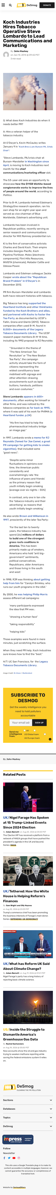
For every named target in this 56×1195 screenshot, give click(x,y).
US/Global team (31, 734)
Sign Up (39, 723)
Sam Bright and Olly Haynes (19, 905)
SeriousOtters (19, 1187)
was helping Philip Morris (33, 594)
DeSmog (32, 5)
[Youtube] (14, 1158)
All (27, 731)
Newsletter (9, 1153)
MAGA (13, 845)
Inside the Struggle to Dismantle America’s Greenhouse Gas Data (24, 1034)
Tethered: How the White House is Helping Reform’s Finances (26, 896)
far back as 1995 (40, 407)
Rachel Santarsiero (15, 1044)
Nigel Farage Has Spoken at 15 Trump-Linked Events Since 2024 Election (26, 822)
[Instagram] (19, 1158)
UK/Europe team (32, 738)
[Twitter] (9, 1158)
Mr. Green (17, 673)
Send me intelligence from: (15, 734)
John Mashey (21, 51)
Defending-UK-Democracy (24, 919)
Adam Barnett (12, 832)
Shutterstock (27, 673)
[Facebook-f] (4, 1158)
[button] (28, 1100)
